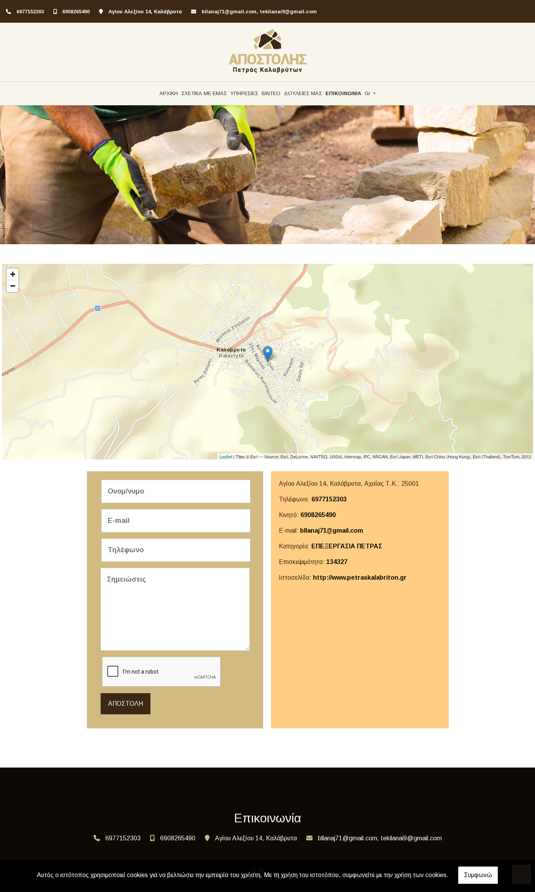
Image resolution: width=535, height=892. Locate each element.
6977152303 (30, 11)
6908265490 (76, 11)
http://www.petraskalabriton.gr (360, 577)
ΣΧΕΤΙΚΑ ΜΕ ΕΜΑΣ (204, 93)
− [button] (12, 286)
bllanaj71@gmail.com (331, 530)
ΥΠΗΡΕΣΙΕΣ (244, 93)
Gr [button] (368, 93)
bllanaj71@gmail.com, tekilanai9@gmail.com (259, 11)
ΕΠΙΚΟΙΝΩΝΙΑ (343, 93)
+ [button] (12, 274)
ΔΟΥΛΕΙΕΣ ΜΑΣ (303, 93)
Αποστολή (125, 703)
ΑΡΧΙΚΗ (168, 93)
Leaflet (225, 456)
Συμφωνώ (478, 875)
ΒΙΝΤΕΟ (271, 93)
